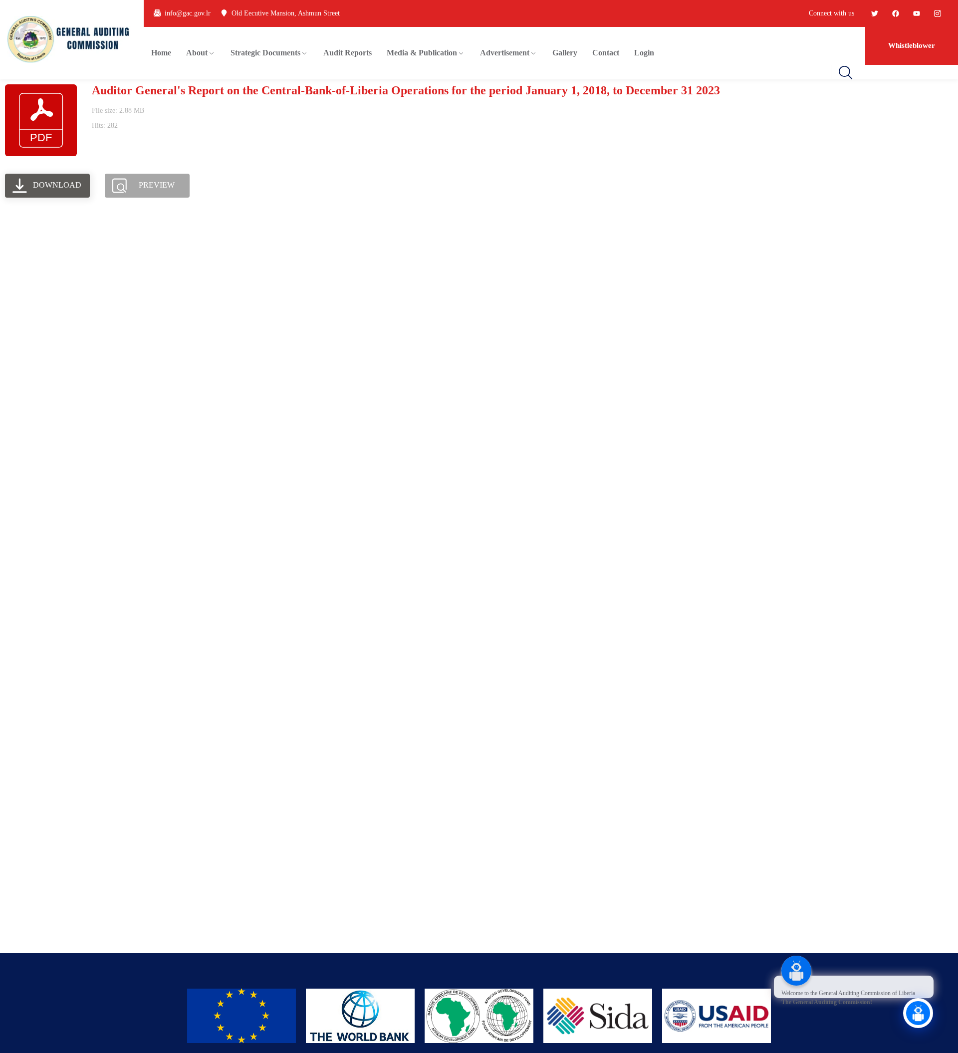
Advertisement (504, 52)
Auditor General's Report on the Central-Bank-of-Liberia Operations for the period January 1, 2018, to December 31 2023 (406, 90)
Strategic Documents (265, 52)
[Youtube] (916, 13)
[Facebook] (895, 13)
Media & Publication (422, 52)
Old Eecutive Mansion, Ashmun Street (286, 13)
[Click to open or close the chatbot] (918, 1013)
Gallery (564, 52)
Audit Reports (347, 52)
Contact (605, 52)
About (197, 52)
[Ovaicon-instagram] (937, 13)
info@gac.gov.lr (188, 13)
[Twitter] (874, 13)
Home (161, 52)
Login (644, 52)
